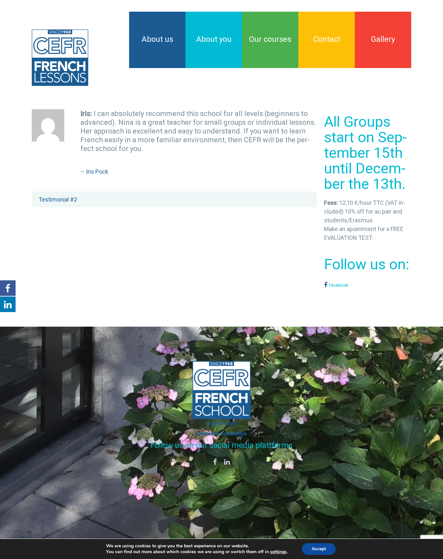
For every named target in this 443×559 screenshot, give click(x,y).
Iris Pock (97, 172)
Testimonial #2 (58, 199)
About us (157, 39)
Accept (319, 549)
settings (278, 552)
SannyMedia (233, 433)
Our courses (270, 39)
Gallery (383, 39)
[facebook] (215, 462)
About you (214, 39)
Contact (326, 39)
